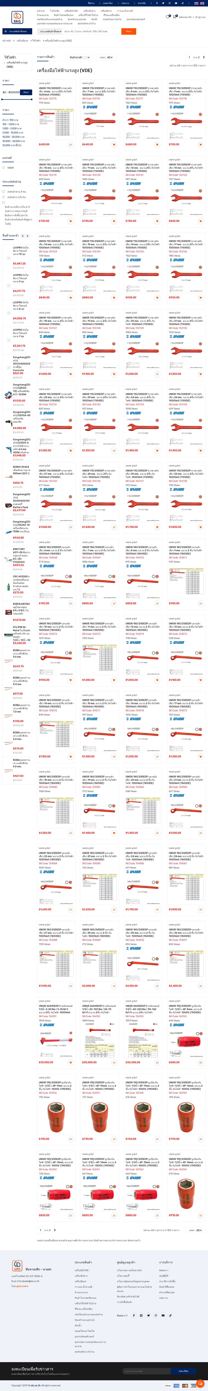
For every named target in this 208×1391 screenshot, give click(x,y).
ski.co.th (35, 1385)
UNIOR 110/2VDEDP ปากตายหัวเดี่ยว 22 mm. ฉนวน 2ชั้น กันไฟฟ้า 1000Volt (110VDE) (56, 397)
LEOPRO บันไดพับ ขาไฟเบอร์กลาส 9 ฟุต (20, 278)
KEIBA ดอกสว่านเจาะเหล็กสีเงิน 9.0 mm (21, 653)
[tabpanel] (17, 514)
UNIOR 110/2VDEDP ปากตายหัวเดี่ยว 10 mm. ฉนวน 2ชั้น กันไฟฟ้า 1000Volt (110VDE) (56, 168)
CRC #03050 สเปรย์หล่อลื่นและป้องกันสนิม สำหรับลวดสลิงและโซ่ (21, 583)
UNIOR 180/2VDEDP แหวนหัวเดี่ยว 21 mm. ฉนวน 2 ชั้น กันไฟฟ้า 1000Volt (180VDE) (186, 780)
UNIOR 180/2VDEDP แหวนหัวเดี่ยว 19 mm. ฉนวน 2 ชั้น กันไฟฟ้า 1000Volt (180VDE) (99, 780)
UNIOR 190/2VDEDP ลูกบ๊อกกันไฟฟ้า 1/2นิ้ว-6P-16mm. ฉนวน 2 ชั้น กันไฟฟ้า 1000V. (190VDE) (186, 1162)
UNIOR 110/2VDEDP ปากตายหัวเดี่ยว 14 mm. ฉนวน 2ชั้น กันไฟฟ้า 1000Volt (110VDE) (56, 244)
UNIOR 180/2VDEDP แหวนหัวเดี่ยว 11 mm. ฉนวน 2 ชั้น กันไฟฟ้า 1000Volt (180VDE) (99, 627)
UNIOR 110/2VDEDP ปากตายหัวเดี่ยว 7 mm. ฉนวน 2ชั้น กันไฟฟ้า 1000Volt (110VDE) (99, 91)
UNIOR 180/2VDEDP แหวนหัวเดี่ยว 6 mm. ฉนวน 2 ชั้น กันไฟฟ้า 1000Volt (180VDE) (55, 550)
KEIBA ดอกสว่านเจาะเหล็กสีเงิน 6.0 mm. (21, 736)
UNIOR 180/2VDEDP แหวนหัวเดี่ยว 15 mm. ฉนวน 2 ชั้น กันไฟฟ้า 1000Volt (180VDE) (99, 703)
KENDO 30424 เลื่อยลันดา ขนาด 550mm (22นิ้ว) (21, 470)
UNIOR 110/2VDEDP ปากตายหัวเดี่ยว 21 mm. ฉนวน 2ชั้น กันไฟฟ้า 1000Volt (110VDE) (186, 321)
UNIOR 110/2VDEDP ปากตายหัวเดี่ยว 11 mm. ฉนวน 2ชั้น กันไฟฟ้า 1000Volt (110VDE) (99, 168)
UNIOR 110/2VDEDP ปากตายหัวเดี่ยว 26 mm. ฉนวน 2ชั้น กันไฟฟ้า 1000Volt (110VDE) (186, 397)
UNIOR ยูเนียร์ (44, 83)
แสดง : (103, 57)
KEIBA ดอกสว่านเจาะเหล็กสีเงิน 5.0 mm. (21, 763)
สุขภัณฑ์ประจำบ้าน (87, 23)
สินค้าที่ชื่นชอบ (166, 1287)
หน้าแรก (41, 11)
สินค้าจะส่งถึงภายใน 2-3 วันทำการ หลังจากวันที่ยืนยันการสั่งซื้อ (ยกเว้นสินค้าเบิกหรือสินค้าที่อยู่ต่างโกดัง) (18, 215)
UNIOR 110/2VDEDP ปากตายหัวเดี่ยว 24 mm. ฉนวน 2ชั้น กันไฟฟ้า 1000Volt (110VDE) (142, 397)
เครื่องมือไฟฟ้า (71, 11)
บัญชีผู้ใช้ (163, 1276)
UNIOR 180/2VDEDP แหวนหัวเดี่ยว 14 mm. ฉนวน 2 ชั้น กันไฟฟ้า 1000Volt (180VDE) (56, 703)
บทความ (125, 3)
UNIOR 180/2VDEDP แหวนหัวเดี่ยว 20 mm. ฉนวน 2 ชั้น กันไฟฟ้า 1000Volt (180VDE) (141, 780)
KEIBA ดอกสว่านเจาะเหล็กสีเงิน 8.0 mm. (21, 681)
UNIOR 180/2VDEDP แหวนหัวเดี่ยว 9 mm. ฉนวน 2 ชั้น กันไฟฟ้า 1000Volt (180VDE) (185, 550)
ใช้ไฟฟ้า (36, 40)
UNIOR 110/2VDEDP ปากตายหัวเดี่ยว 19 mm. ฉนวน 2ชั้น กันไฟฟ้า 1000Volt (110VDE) (99, 321)
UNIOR (10, 168)
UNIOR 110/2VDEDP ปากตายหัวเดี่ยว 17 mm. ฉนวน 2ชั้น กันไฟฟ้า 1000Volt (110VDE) (186, 244)
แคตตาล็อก (108, 3)
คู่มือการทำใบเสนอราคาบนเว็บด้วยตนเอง (134, 1289)
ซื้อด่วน (91, 3)
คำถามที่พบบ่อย (167, 1292)
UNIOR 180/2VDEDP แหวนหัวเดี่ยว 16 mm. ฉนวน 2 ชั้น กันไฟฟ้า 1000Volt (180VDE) (143, 703)
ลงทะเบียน (183, 1371)
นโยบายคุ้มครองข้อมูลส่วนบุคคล (133, 1281)
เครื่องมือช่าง (89, 11)
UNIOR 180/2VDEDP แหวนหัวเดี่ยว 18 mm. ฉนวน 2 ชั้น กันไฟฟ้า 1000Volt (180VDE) (56, 780)
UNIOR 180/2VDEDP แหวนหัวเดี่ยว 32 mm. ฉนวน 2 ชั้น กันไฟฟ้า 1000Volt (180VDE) (186, 933)
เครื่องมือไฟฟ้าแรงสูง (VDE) (58, 40)
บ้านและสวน (43, 15)
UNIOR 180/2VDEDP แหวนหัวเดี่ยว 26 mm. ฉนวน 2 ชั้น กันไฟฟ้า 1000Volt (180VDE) (186, 856)
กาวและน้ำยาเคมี (125, 11)
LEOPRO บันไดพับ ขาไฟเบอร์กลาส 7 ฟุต (20, 333)
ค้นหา (129, 31)
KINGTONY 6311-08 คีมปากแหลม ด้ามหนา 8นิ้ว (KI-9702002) (21, 556)
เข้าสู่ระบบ (200, 17)
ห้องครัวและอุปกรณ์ (77, 19)
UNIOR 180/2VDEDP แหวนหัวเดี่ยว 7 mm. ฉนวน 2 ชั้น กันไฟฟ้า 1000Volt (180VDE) (99, 550)
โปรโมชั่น (54, 11)
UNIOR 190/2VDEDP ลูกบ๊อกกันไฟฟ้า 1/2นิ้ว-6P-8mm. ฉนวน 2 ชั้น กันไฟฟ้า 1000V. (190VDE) (185, 1009)
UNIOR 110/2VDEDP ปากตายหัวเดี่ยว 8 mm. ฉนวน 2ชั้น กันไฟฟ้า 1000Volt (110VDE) (142, 91)
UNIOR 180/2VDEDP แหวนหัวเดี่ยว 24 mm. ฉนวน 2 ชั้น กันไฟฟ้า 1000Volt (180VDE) (141, 856)
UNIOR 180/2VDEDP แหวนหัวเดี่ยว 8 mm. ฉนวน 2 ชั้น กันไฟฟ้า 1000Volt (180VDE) (142, 550)
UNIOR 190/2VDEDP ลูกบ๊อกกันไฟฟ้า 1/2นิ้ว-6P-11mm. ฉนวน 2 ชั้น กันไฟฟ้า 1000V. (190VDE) (142, 1085)
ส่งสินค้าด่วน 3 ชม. (16, 191)
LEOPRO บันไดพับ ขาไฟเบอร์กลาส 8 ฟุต (20, 305)
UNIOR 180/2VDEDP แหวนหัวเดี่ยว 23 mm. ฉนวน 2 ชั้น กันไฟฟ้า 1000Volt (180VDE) (99, 856)
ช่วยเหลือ (141, 3)
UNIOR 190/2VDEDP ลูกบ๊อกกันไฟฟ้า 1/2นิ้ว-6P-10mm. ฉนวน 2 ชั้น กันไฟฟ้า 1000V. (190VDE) (99, 1085)
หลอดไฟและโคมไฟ (112, 19)
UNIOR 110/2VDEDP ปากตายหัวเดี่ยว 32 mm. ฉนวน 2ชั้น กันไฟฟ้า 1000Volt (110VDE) (186, 474)
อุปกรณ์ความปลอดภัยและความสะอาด (54, 23)
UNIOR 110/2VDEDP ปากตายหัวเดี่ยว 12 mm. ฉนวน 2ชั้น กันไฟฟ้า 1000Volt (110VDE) (143, 168)
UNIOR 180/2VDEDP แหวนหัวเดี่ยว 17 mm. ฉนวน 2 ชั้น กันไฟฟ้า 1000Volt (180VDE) (186, 703)
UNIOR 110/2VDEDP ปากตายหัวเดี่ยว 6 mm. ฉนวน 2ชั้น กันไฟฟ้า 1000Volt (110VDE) (55, 91)
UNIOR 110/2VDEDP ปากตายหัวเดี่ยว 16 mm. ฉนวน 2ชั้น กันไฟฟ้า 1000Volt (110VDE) (143, 244)
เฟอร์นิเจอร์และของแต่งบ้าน (49, 19)
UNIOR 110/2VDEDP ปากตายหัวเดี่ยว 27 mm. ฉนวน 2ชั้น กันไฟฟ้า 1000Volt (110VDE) (56, 474)
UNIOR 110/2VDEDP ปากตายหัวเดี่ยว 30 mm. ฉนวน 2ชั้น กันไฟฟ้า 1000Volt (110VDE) (142, 474)
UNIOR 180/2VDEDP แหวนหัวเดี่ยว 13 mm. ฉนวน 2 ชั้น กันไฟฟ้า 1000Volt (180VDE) (186, 627)
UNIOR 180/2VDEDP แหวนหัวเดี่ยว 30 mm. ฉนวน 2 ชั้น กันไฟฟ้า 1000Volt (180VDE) (141, 933)
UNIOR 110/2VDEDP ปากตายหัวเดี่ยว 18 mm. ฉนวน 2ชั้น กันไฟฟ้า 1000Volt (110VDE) (56, 321)
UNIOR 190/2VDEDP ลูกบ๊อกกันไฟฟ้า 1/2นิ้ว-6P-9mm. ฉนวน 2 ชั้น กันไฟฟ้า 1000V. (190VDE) (55, 1085)
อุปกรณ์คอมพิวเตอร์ (136, 19)
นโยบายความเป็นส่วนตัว (129, 1270)
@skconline (22, 1286)
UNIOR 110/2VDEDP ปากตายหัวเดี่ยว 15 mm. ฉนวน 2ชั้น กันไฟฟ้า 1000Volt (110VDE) (99, 244)
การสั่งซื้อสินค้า (124, 1302)
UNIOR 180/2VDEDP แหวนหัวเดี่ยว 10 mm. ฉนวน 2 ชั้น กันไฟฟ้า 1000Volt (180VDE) (56, 627)
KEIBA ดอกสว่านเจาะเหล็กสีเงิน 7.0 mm (21, 708)
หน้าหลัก (7, 40)
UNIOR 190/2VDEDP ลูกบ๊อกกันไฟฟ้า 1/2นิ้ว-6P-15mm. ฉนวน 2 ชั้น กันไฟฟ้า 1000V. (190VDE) (142, 1162)
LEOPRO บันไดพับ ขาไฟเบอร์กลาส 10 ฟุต (20, 251)
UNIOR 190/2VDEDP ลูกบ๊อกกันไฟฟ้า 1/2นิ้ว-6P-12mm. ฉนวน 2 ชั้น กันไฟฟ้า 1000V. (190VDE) (186, 1085)
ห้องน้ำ (94, 19)
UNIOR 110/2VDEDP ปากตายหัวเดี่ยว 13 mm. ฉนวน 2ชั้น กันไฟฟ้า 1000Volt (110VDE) (186, 168)
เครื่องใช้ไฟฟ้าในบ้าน (88, 15)
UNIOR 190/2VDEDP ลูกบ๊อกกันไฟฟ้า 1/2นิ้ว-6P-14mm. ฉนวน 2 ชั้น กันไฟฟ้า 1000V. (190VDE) (99, 1162)
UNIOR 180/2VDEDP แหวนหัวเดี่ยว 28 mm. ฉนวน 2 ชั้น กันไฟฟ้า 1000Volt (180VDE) (98, 933)
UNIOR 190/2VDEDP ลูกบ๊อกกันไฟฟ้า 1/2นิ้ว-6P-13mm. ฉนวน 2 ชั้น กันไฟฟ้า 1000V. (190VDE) (56, 1162)
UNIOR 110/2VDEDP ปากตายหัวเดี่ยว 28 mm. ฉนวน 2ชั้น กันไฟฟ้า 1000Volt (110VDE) (98, 474)
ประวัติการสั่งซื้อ (167, 1281)
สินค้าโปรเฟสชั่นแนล (63, 15)
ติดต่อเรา (163, 1270)
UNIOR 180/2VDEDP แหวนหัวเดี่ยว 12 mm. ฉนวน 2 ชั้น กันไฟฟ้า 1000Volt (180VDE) (143, 627)
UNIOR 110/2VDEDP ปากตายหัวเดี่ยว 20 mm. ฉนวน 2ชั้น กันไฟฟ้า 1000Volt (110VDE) (142, 321)
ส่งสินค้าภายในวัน (16, 197)
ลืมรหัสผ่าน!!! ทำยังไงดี (128, 1296)
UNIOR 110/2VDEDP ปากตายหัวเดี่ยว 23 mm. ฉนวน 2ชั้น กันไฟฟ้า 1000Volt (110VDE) (99, 397)
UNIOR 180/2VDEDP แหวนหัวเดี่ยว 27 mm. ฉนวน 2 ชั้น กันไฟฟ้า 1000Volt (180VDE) (56, 933)
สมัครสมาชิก (185, 17)
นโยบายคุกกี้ (123, 1276)
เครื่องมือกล (106, 11)
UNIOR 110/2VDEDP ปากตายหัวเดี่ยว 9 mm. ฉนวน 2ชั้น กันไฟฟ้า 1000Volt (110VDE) (185, 91)
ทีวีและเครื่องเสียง (112, 15)
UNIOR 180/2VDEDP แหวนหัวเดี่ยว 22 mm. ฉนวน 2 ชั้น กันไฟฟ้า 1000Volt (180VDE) (56, 856)
